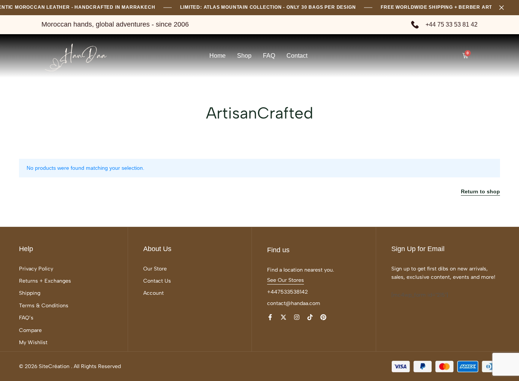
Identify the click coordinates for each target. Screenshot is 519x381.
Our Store (155, 269)
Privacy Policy (36, 269)
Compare (30, 330)
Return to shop (480, 191)
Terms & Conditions (43, 305)
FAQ (269, 55)
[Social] (270, 317)
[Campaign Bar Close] (505, 7)
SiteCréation (54, 366)
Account (153, 293)
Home (217, 55)
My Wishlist (33, 342)
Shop (244, 55)
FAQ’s (26, 318)
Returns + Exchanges (45, 281)
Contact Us (157, 281)
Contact (296, 55)
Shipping (29, 293)
